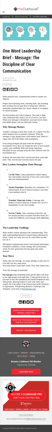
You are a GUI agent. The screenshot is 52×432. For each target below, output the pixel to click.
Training (32, 355)
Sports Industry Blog (21, 16)
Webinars (24, 352)
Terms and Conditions (26, 415)
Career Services (13, 352)
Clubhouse (6, 16)
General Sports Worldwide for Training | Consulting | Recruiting (26, 312)
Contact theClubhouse (26, 330)
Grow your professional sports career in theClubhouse (26, 321)
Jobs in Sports (22, 355)
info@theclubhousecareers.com (35, 419)
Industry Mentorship (37, 352)
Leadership (7, 84)
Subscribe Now (26, 372)
